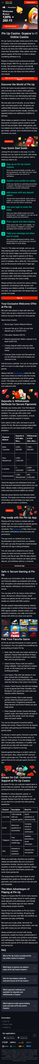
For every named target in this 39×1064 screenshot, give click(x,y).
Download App (19, 566)
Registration (31, 2)
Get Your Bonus (10, 26)
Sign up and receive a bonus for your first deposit (19, 78)
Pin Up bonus (19, 373)
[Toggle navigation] (2, 2)
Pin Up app (17, 529)
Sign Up (19, 298)
